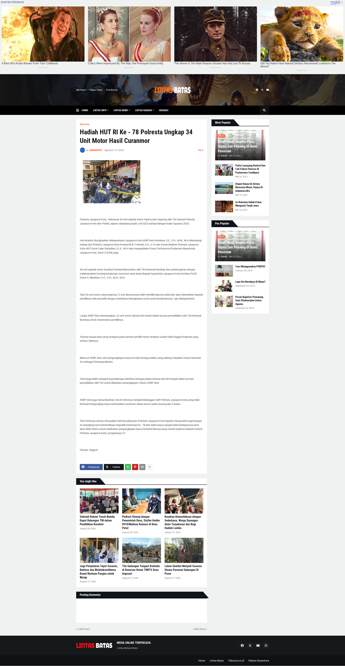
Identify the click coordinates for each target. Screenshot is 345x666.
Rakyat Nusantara (259, 660)
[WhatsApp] (128, 467)
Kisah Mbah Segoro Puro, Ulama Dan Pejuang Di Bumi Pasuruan (237, 146)
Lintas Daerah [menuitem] (143, 110)
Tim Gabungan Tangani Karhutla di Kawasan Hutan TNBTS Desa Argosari (141, 569)
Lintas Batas (217, 660)
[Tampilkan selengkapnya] (149, 467)
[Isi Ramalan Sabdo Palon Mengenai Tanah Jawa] (224, 206)
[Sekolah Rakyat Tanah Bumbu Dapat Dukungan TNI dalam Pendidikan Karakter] (99, 501)
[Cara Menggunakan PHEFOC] (224, 271)
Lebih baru (84, 629)
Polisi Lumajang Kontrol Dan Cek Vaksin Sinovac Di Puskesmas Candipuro (250, 169)
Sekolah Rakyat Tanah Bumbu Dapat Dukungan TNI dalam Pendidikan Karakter (97, 520)
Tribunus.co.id (236, 660)
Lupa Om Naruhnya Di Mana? (250, 281)
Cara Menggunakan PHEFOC (250, 266)
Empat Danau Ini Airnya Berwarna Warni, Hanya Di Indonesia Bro (249, 187)
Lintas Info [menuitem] (99, 110)
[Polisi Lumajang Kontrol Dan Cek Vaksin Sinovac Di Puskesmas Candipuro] (224, 170)
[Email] (142, 467)
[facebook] (257, 89)
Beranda (84, 124)
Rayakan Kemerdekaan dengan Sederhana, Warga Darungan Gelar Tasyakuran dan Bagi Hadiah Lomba (183, 522)
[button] (79, 110)
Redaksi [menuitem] (163, 110)
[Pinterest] (135, 467)
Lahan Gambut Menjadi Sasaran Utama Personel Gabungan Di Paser (183, 569)
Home (201, 660)
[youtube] (267, 89)
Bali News (81, 90)
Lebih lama (199, 629)
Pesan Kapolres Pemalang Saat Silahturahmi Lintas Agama (249, 300)
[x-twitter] (262, 89)
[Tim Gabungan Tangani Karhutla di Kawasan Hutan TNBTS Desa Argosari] (141, 550)
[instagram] (266, 645)
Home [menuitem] (85, 110)
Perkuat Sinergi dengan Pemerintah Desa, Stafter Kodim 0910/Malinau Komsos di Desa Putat (141, 522)
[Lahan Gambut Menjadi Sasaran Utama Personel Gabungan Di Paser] (184, 550)
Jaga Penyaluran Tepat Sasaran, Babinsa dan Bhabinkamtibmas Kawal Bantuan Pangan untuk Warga (99, 571)
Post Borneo (112, 90)
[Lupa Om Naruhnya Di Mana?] (224, 286)
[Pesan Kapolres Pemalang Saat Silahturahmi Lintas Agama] (224, 301)
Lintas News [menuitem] (121, 110)
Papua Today (95, 90)
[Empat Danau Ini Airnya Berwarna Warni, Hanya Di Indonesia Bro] (224, 188)
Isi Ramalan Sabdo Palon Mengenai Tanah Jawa (248, 204)
